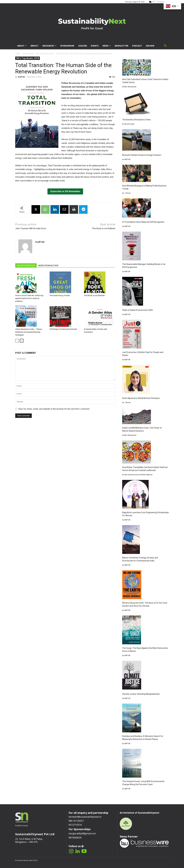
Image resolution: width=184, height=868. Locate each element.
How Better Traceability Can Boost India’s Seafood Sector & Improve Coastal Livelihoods (144, 468)
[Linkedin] (54, 209)
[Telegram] (83, 209)
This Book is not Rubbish (103, 228)
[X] (35, 209)
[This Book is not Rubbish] (99, 282)
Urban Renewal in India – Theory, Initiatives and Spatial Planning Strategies (28, 332)
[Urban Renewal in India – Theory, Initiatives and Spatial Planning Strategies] (31, 316)
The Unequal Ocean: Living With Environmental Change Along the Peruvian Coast (143, 783)
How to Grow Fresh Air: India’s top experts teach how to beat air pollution (29, 298)
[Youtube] (84, 851)
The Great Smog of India (60, 295)
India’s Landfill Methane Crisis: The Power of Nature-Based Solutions (142, 429)
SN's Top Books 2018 (44, 53)
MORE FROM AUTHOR (48, 265)
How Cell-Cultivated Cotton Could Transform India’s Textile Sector (145, 80)
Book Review (28, 53)
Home (17, 53)
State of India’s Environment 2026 (137, 310)
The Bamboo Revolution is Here (136, 119)
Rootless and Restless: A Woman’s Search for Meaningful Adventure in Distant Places (142, 737)
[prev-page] (17, 340)
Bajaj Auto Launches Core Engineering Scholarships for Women (145, 514)
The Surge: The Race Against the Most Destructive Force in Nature (145, 649)
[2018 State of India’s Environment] (65, 316)
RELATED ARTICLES (26, 265)
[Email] (64, 209)
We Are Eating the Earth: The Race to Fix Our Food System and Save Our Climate (144, 604)
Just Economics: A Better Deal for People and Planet (142, 353)
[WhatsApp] (45, 209)
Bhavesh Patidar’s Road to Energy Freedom (141, 155)
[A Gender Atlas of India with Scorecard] (99, 316)
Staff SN (21, 77)
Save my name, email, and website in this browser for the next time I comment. (54, 409)
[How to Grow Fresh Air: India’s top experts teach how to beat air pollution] (31, 282)
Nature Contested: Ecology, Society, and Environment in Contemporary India (140, 559)
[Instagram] (71, 851)
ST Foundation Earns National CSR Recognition (143, 222)
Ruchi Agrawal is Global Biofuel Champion (141, 398)
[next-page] (21, 340)
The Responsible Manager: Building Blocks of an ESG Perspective (143, 265)
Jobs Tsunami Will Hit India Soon (30, 228)
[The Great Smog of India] (65, 282)
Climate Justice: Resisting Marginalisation (141, 694)
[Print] (73, 209)
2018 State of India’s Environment (63, 329)
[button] (165, 45)
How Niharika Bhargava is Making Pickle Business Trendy (144, 187)
